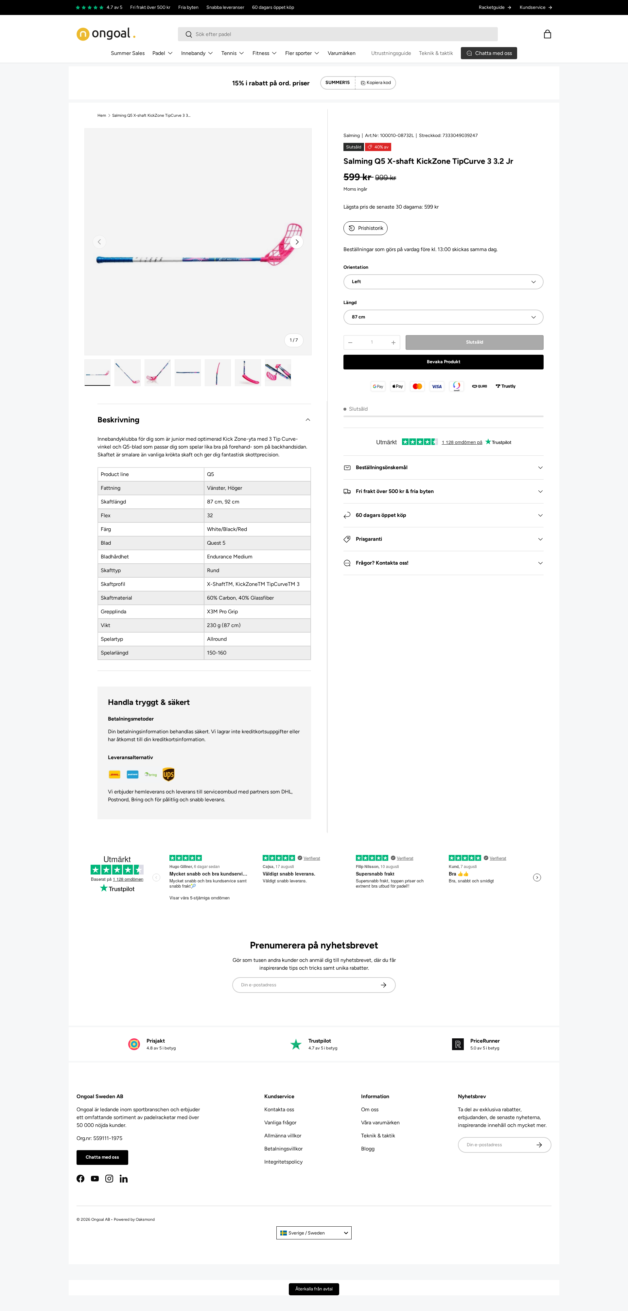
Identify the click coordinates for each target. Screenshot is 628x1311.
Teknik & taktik (436, 53)
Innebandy (193, 53)
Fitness (261, 53)
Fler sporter (298, 53)
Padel (158, 53)
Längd (350, 302)
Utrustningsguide (391, 53)
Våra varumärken (380, 1122)
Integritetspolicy (283, 1162)
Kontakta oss (279, 1109)
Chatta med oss (102, 1157)
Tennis (228, 53)
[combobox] (338, 34)
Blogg (368, 1149)
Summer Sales (128, 53)
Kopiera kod (379, 82)
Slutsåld (474, 342)
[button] (547, 34)
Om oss (369, 1109)
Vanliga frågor (280, 1122)
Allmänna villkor (282, 1135)
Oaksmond (145, 1219)
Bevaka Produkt (444, 362)
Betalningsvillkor (283, 1149)
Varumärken (342, 53)
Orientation (355, 267)
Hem (101, 115)
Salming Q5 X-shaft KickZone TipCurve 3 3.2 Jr (151, 115)
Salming (351, 135)
